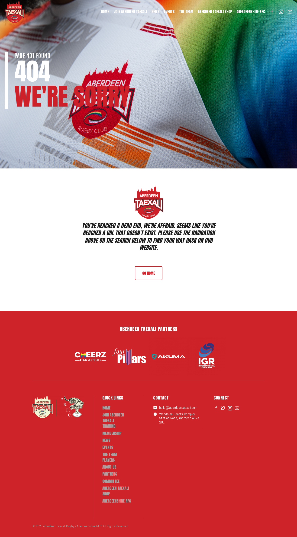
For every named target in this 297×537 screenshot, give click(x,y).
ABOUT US (109, 467)
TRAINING (108, 426)
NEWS (155, 11)
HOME (105, 11)
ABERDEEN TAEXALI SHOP (215, 11)
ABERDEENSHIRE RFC (251, 11)
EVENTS (169, 11)
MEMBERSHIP (111, 433)
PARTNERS (109, 474)
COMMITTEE (110, 481)
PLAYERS (108, 460)
